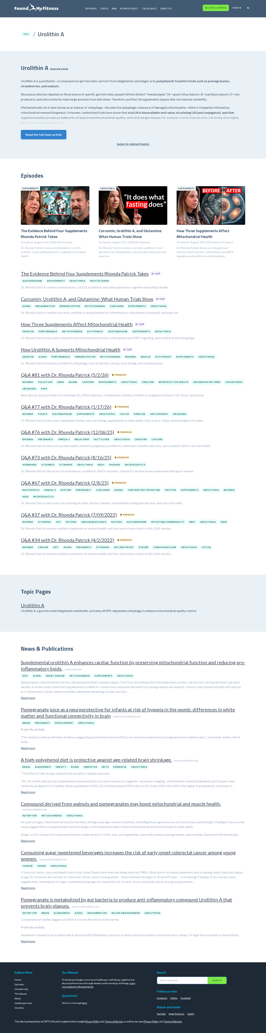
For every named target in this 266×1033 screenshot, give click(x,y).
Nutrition (29, 815)
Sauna (73, 382)
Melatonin (81, 439)
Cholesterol (234, 382)
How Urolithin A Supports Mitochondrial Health (70, 349)
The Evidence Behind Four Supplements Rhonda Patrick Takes (85, 273)
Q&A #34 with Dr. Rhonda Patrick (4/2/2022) (67, 540)
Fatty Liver (101, 439)
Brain (26, 722)
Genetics (166, 8)
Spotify (190, 1013)
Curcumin (116, 306)
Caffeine (88, 382)
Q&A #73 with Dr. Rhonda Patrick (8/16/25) (66, 457)
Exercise (28, 331)
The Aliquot (149, 8)
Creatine (148, 382)
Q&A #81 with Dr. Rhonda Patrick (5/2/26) (65, 375)
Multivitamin (99, 280)
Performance (48, 331)
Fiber (60, 382)
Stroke (144, 547)
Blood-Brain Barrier (126, 912)
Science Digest (129, 8)
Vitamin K (65, 464)
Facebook (186, 998)
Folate (43, 413)
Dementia (119, 766)
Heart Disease (55, 675)
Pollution (45, 382)
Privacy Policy (92, 1021)
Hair (25, 496)
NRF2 (192, 521)
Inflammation (45, 306)
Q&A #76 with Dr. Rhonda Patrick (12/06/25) (67, 432)
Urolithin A (77, 280)
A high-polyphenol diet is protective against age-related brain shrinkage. (96, 759)
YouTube (161, 1013)
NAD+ (101, 464)
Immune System (69, 306)
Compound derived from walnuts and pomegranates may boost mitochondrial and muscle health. (121, 803)
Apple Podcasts (176, 1013)
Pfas (44, 388)
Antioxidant (159, 413)
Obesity (60, 766)
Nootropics (30, 489)
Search (217, 980)
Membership (21, 989)
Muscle (146, 356)
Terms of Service (114, 1021)
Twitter (174, 998)
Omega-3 (64, 439)
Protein (170, 489)
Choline (156, 439)
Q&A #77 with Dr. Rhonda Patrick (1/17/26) (66, 407)
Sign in (237, 7)
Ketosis (71, 521)
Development (64, 722)
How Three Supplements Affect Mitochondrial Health (77, 324)
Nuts (105, 766)
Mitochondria (95, 306)
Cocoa (124, 413)
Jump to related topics (133, 144)
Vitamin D (48, 464)
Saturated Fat (124, 547)
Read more (28, 698)
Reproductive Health (173, 382)
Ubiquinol (29, 388)
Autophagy (95, 331)
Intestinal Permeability (167, 521)
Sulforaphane (32, 280)
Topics (104, 8)
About (18, 998)
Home (18, 979)
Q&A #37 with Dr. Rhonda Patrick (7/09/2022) (69, 514)
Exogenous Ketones (206, 382)
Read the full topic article (44, 134)
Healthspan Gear (23, 1003)
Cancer (43, 547)
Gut (58, 521)
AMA (114, 8)
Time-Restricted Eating (144, 489)
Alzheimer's (43, 766)
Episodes (91, 8)
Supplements (56, 280)
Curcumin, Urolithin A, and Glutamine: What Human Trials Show (87, 299)
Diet (56, 547)
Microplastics (135, 464)
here (84, 1002)
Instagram (162, 998)
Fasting (65, 489)
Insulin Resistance (94, 521)
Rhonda (130, 356)
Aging (26, 306)
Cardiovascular (164, 547)
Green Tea (90, 766)
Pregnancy (45, 439)
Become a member (216, 7)
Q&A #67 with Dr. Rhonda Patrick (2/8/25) (65, 483)
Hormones (29, 464)
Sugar (41, 865)
